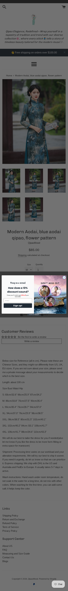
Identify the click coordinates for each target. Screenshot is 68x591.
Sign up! (17, 305)
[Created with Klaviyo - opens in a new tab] (34, 315)
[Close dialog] (64, 277)
